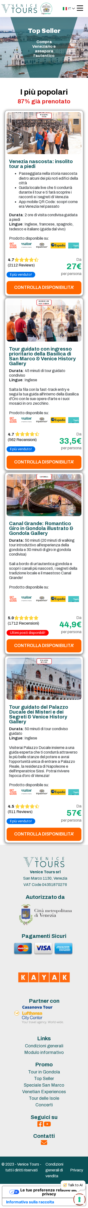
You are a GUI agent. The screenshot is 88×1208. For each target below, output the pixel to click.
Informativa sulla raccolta (30, 1201)
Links (44, 1038)
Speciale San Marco (44, 1085)
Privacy (76, 1170)
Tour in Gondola (44, 1072)
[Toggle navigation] (80, 8)
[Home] (19, 8)
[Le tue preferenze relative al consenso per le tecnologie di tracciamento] (79, 1199)
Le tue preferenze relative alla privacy (49, 1192)
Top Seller (44, 1078)
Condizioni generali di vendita (54, 1170)
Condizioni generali (44, 1045)
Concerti (44, 1104)
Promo (44, 1065)
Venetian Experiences (44, 1091)
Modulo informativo (44, 1052)
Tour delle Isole (44, 1098)
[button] (69, 8)
